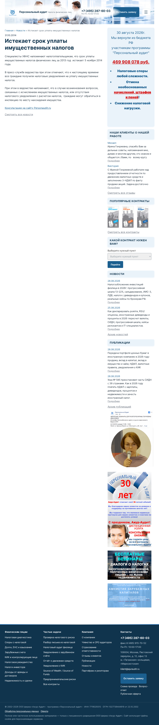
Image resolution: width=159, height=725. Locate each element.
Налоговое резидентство (19, 662)
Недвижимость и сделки (18, 680)
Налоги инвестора (15, 667)
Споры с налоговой (15, 642)
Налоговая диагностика (18, 637)
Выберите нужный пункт (122, 250)
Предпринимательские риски (59, 679)
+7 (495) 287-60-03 (134, 638)
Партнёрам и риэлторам (95, 670)
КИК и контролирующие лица (21, 657)
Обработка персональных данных (22, 711)
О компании (88, 637)
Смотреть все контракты (123, 232)
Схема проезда (128, 686)
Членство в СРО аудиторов (97, 642)
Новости (20, 30)
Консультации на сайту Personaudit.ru (28, 107)
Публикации (88, 660)
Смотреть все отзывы (121, 192)
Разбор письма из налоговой (59, 642)
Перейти (115, 264)
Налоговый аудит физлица (58, 647)
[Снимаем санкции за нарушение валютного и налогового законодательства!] (129, 606)
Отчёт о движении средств (58, 660)
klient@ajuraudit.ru (129, 669)
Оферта (44, 711)
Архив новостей (118, 334)
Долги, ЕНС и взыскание (18, 647)
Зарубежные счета (15, 652)
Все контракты (51, 684)
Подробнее (114, 160)
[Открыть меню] (146, 12)
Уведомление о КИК (54, 665)
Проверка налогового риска (59, 637)
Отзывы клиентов (91, 655)
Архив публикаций (119, 406)
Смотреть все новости (19, 114)
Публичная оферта (130, 693)
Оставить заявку (126, 12)
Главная (9, 30)
